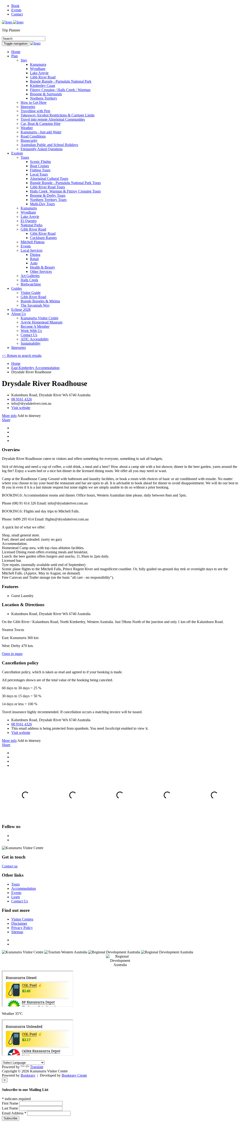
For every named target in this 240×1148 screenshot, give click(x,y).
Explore (17, 153)
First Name (10, 1103)
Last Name (10, 1108)
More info (9, 416)
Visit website (20, 408)
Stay (24, 60)
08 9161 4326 (21, 399)
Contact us (10, 866)
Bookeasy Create (74, 1075)
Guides (16, 288)
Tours (25, 157)
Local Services (31, 250)
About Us (18, 314)
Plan (14, 56)
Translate (36, 1067)
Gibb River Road (33, 229)
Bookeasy (28, 1075)
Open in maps (12, 654)
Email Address (14, 1113)
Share (6, 420)
